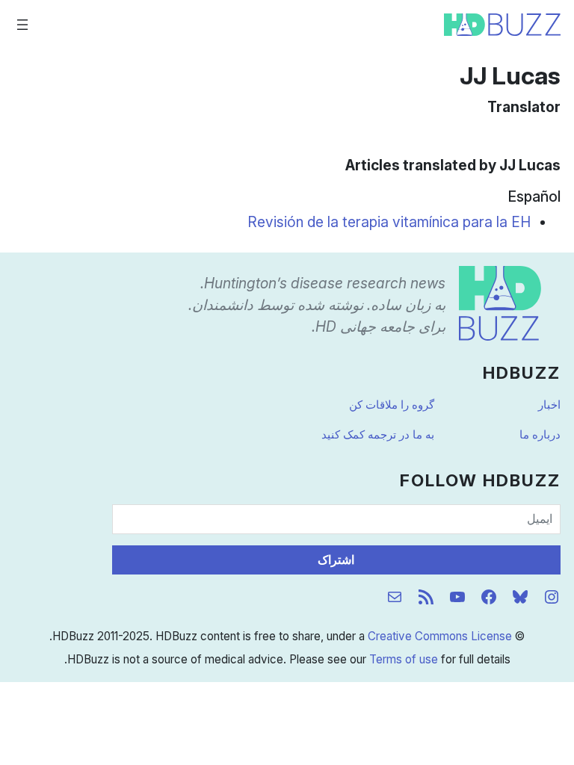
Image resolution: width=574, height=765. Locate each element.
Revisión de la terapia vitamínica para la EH (389, 222)
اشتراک (336, 560)
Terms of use (403, 659)
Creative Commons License (440, 636)
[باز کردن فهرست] (22, 25)
